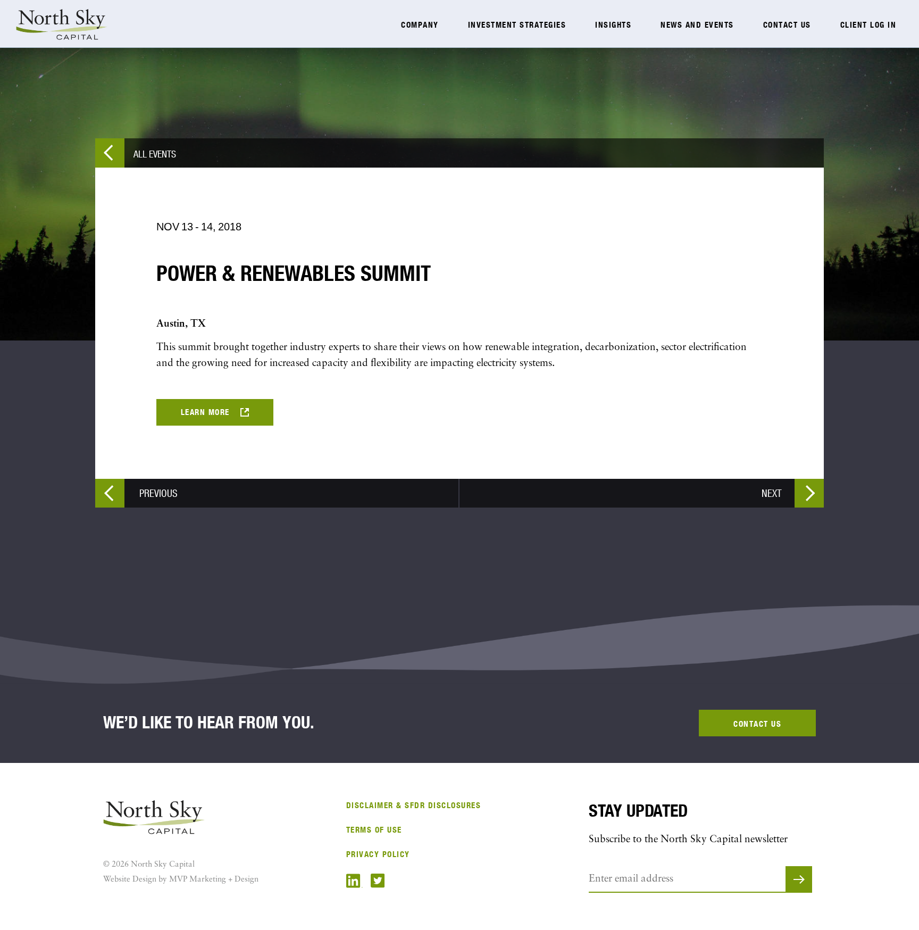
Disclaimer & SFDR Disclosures (413, 805)
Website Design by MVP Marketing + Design (180, 880)
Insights (613, 25)
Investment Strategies (517, 25)
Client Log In (868, 25)
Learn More (205, 412)
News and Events (697, 25)
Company (420, 25)
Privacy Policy (378, 854)
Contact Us (787, 25)
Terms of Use (374, 830)
